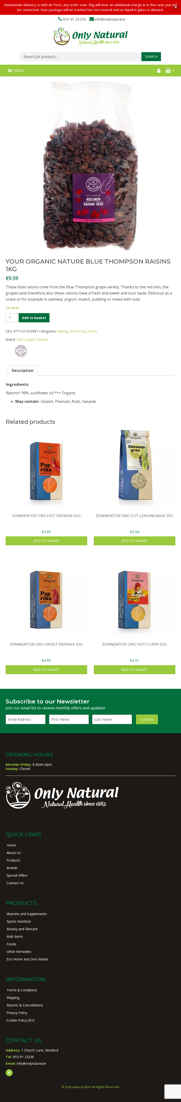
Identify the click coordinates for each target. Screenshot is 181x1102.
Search (151, 56)
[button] (19, 70)
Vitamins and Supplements (27, 914)
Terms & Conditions (22, 990)
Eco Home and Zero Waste (27, 959)
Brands (12, 868)
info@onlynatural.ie (110, 19)
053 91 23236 (74, 19)
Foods (92, 331)
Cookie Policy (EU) (20, 1020)
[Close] (176, 7)
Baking (62, 331)
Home (11, 845)
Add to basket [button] (46, 540)
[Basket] (168, 70)
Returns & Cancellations (25, 1005)
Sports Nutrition (19, 921)
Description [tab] (22, 370)
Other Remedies (19, 951)
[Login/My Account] (159, 70)
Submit (146, 719)
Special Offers (17, 875)
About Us (14, 852)
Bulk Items (15, 936)
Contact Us (15, 883)
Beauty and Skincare (22, 929)
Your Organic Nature (32, 339)
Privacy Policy (17, 1012)
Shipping (13, 997)
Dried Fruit (78, 331)
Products (13, 860)
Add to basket (34, 317)
